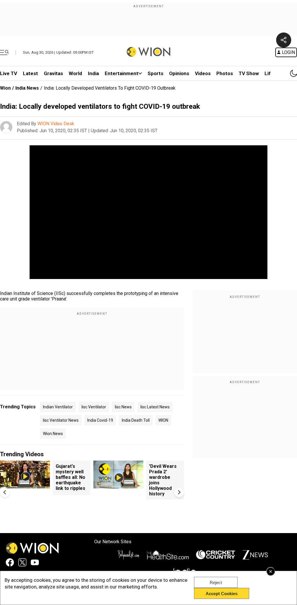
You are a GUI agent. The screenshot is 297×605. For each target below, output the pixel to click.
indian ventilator (58, 407)
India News (27, 88)
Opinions (179, 73)
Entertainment (121, 73)
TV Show (249, 73)
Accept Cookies (222, 593)
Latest (30, 73)
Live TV (8, 73)
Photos (224, 73)
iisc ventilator (94, 407)
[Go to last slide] (5, 492)
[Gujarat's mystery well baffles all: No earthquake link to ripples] (25, 485)
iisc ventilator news (61, 420)
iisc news (123, 407)
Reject (216, 582)
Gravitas (53, 73)
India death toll (136, 420)
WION (163, 420)
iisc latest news (155, 407)
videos (203, 73)
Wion (5, 88)
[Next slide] (179, 492)
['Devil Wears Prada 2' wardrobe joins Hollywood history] (118, 485)
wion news (53, 433)
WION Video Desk (55, 123)
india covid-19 (100, 420)
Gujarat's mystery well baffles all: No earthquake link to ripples (70, 477)
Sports (155, 73)
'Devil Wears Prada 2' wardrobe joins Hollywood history (163, 480)
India (93, 73)
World (75, 73)
